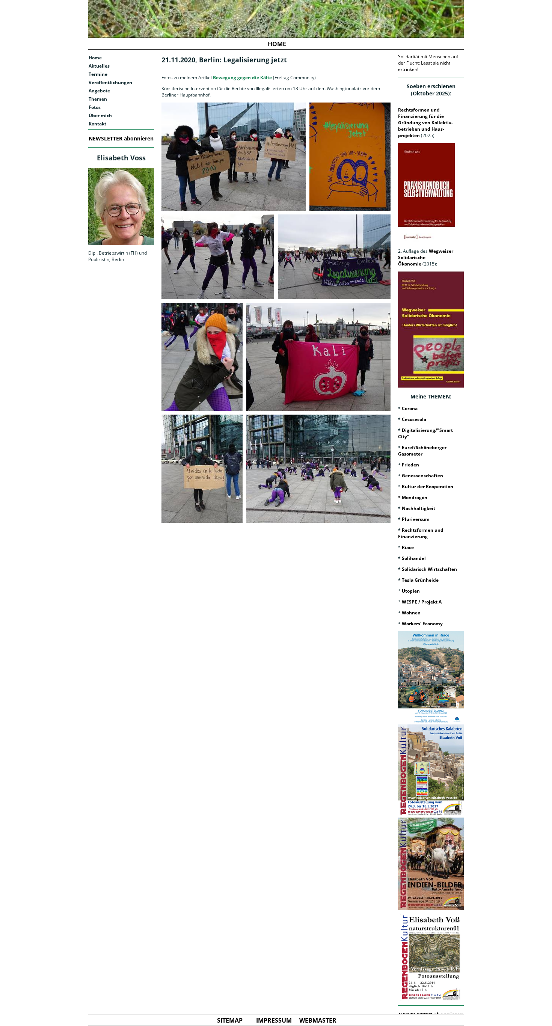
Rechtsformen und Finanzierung (420, 533)
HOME (277, 44)
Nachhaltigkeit (418, 508)
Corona (410, 408)
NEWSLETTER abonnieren (121, 138)
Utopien (411, 591)
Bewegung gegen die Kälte (242, 77)
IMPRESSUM (274, 1020)
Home (95, 57)
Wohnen (411, 613)
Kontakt (97, 124)
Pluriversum (416, 519)
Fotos (95, 107)
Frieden (410, 465)
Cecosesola (414, 419)
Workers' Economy (422, 623)
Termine (98, 74)
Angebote (99, 91)
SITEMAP (230, 1020)
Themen (98, 99)
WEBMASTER (317, 1020)
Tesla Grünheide (420, 580)
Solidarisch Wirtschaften (429, 569)
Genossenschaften (422, 475)
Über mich (100, 115)
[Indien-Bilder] (431, 864)
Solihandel (414, 558)
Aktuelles (99, 66)
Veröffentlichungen (110, 82)
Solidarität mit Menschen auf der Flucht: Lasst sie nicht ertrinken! (428, 62)
